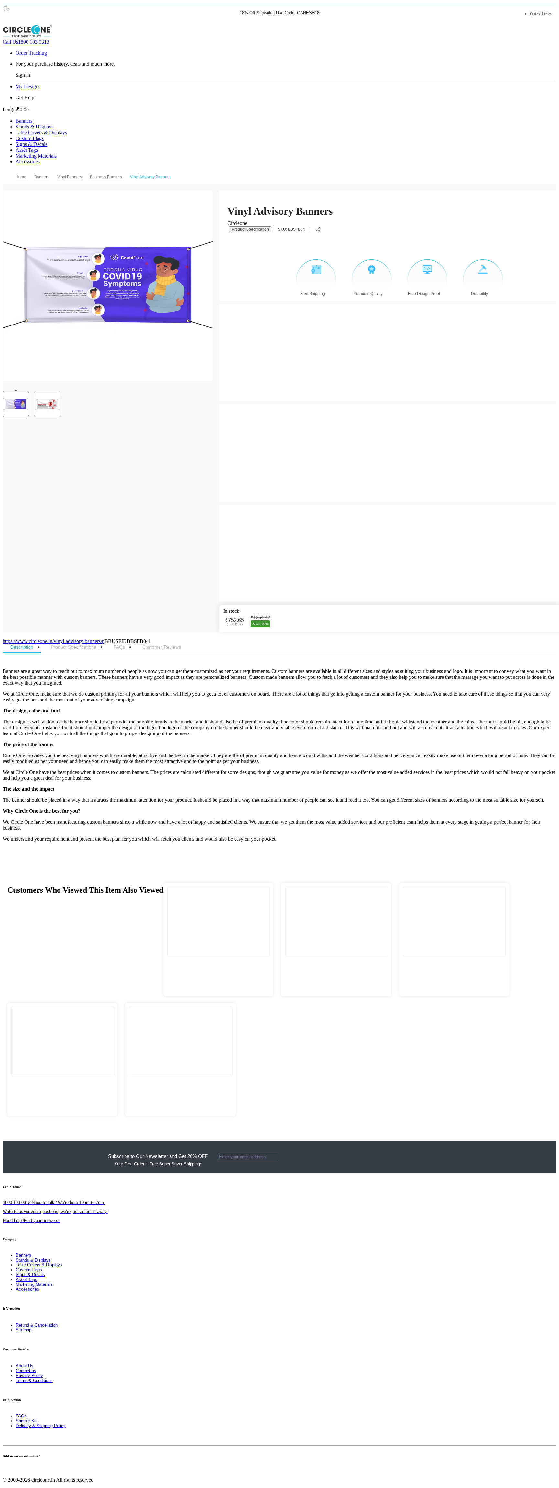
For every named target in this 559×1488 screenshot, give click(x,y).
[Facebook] (4, 1468)
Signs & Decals (31, 144)
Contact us (26, 1370)
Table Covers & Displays (41, 132)
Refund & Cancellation (37, 1325)
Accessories (28, 161)
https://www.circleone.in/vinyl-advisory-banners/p (53, 641)
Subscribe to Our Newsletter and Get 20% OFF (158, 1159)
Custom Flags (30, 138)
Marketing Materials (36, 156)
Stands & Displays (34, 126)
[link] (44, 177)
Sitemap (23, 1330)
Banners (24, 121)
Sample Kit (26, 1420)
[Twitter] (8, 1468)
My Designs (28, 86)
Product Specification (250, 229)
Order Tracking (31, 53)
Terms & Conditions (34, 1380)
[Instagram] (16, 1468)
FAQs (21, 1416)
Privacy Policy (29, 1375)
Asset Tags (27, 150)
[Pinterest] (12, 1468)
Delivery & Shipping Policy (41, 1425)
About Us (24, 1365)
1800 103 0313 (26, 42)
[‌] (218, 963)
